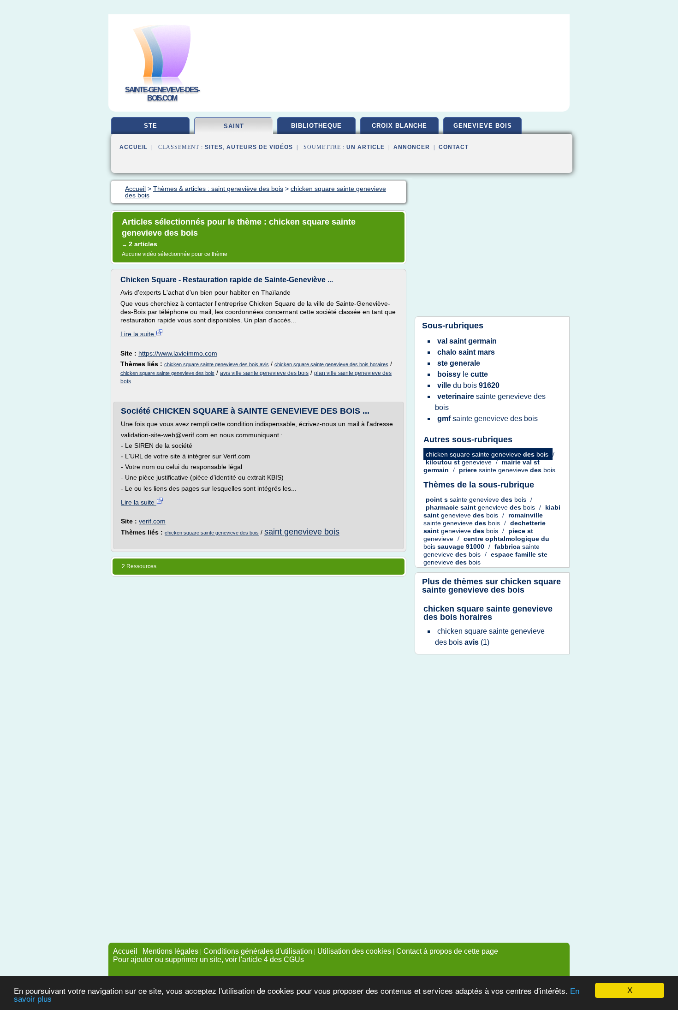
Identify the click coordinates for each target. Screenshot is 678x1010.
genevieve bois (482, 125)
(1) (490, 636)
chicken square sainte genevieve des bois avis (216, 364)
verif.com (152, 521)
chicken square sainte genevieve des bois (167, 373)
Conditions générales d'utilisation (257, 951)
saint (234, 126)
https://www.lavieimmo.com (177, 353)
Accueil (133, 147)
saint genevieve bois (301, 531)
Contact (454, 147)
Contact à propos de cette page (447, 951)
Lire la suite (138, 334)
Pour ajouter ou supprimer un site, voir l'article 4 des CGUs (208, 959)
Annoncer (411, 147)
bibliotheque (316, 125)
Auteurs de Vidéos (259, 147)
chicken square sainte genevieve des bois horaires (331, 364)
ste (150, 125)
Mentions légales (170, 951)
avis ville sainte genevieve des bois (264, 373)
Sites (214, 147)
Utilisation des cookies (354, 951)
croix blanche (399, 125)
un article (365, 147)
